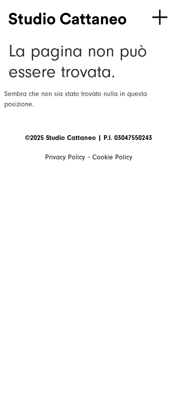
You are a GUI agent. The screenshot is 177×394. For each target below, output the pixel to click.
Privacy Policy (65, 157)
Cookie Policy (112, 157)
